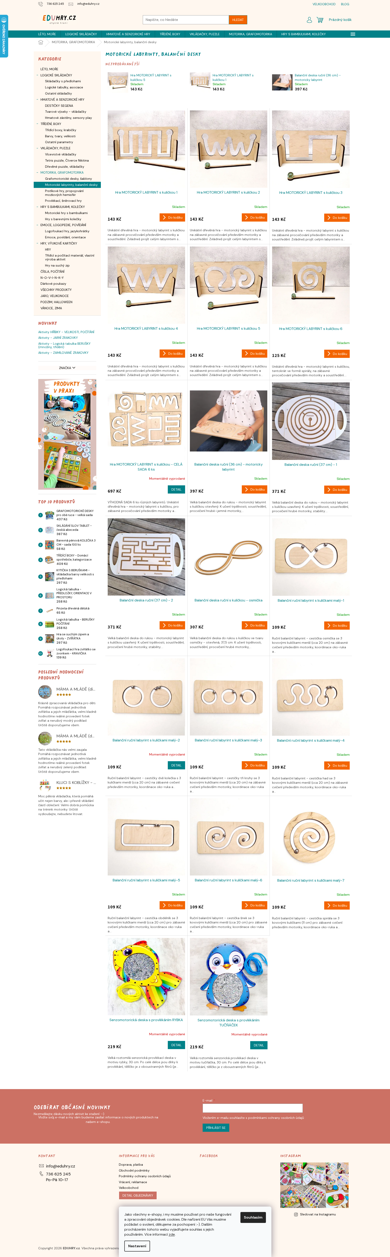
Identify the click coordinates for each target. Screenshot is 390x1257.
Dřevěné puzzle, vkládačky (64, 167)
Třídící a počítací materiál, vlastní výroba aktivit (69, 257)
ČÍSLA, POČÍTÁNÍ (52, 271)
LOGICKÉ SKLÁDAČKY (56, 75)
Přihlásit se (216, 1128)
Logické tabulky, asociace (64, 87)
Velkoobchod (128, 1188)
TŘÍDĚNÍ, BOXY (51, 124)
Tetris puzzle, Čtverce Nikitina (67, 160)
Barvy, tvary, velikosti (60, 136)
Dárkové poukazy (53, 284)
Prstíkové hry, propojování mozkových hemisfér (64, 193)
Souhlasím (253, 1217)
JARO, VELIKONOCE (55, 296)
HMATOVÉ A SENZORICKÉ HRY (62, 99)
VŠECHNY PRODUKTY (56, 290)
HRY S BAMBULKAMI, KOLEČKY (63, 207)
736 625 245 (58, 1174)
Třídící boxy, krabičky (60, 130)
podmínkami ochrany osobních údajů (276, 1118)
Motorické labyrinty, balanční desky (71, 185)
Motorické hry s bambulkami (66, 213)
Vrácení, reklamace (133, 1182)
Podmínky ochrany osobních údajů (145, 1176)
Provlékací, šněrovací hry (63, 201)
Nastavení (137, 1246)
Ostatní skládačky (58, 93)
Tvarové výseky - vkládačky (65, 112)
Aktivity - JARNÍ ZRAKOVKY (58, 337)
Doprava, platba (131, 1164)
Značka (65, 368)
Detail (176, 489)
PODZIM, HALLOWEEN (56, 302)
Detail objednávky (137, 1195)
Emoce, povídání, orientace (65, 237)
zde (172, 1234)
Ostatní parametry (59, 142)
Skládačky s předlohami (63, 81)
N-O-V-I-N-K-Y (52, 278)
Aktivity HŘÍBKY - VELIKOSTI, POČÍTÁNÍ (66, 332)
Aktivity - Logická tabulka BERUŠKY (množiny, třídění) (64, 345)
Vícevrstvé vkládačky (60, 154)
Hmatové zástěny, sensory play (68, 118)
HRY (48, 249)
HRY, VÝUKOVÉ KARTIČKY (59, 243)
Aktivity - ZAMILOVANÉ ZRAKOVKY (63, 352)
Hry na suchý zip (57, 265)
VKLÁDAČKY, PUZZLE (56, 148)
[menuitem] (47, 34)
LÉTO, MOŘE (49, 69)
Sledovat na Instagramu (318, 1214)
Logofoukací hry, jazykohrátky (67, 231)
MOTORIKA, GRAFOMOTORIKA (62, 172)
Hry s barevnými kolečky (63, 219)
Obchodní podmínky (134, 1170)
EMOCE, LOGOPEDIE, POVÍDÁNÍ (63, 225)
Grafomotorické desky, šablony (68, 179)
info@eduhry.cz (60, 1166)
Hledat (238, 20)
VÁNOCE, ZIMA (51, 308)
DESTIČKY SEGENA (59, 106)
